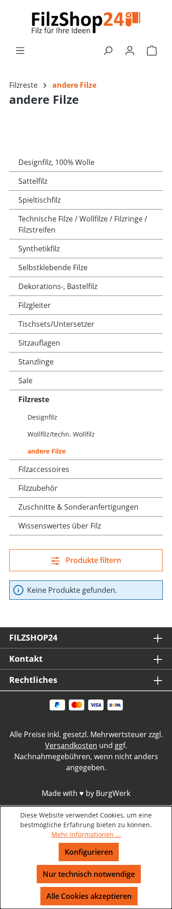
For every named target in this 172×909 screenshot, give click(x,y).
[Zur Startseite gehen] (86, 22)
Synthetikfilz (39, 249)
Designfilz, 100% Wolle (56, 162)
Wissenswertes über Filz (59, 526)
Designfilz (42, 417)
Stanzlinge (36, 362)
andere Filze (47, 451)
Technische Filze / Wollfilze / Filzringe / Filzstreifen (82, 224)
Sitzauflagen (39, 343)
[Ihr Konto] (130, 50)
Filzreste (33, 399)
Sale (25, 380)
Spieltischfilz (39, 200)
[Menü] (20, 50)
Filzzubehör (38, 488)
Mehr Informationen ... (86, 834)
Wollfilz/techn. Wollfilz (61, 434)
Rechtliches (33, 679)
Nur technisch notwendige (89, 874)
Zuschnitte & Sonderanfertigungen (78, 507)
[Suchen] (108, 50)
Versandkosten (71, 745)
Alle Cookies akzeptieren (89, 896)
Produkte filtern (92, 560)
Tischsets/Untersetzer (56, 324)
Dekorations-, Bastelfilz (57, 286)
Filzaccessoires (43, 469)
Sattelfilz (32, 181)
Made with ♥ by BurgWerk (86, 793)
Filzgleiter (34, 305)
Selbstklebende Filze (53, 267)
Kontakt (26, 658)
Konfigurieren (89, 852)
